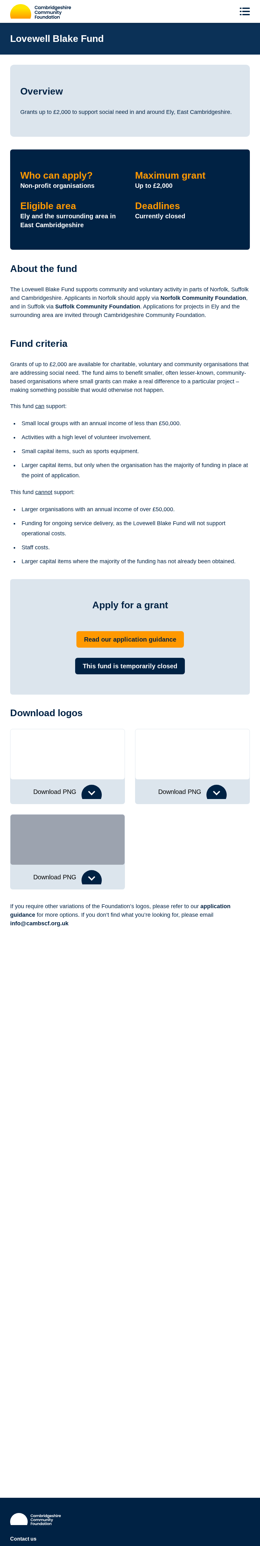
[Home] (40, 11)
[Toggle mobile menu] (246, 11)
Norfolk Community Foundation (203, 298)
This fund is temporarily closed (130, 666)
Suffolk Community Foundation (97, 306)
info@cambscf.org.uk (39, 923)
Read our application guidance (130, 639)
